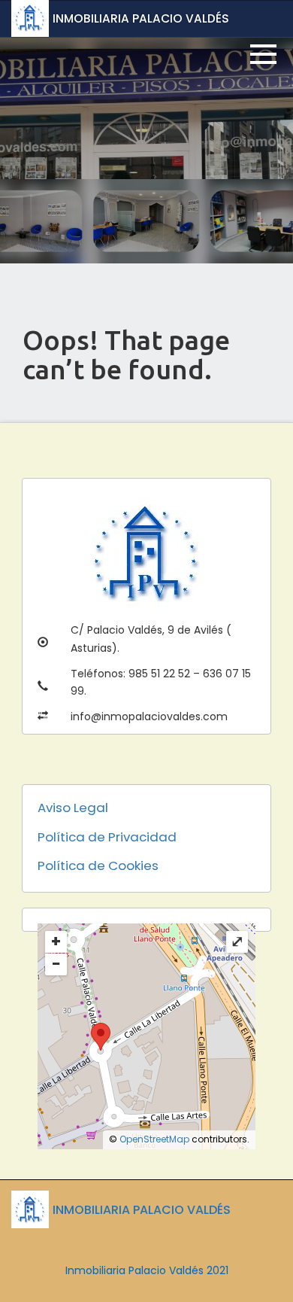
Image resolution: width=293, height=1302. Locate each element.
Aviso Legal (73, 808)
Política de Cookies (98, 865)
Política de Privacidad (107, 837)
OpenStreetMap (154, 1139)
